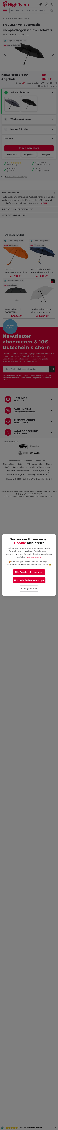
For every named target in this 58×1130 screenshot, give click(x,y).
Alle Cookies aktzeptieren (29, 572)
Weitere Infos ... (34, 557)
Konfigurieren (29, 588)
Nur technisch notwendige (29, 580)
